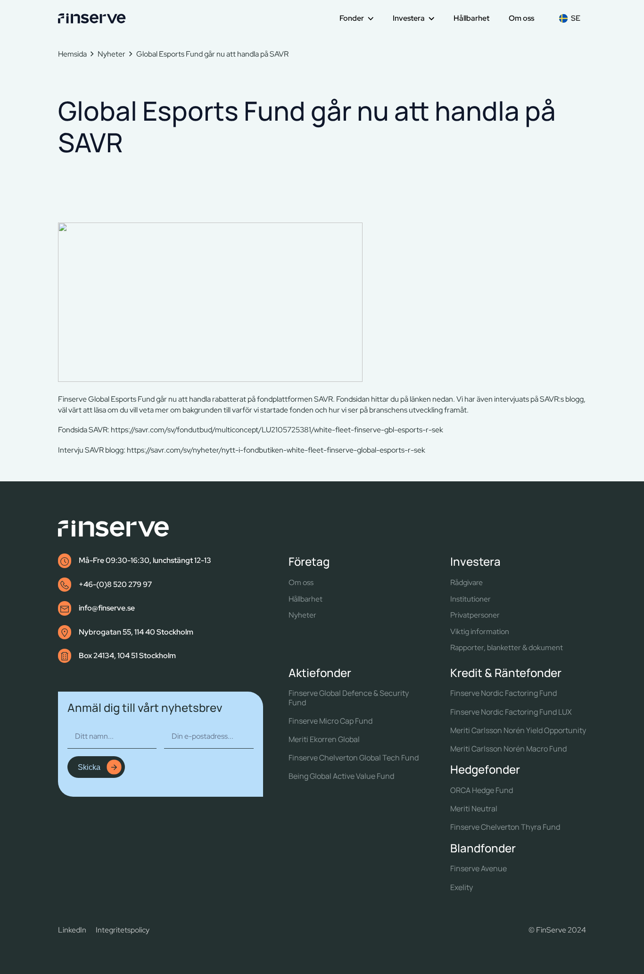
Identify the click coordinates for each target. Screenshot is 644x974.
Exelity (461, 887)
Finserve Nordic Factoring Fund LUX (511, 712)
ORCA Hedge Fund (481, 790)
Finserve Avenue (478, 868)
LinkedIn (72, 930)
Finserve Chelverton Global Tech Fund (354, 757)
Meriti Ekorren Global (324, 739)
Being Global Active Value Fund (341, 776)
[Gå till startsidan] (92, 18)
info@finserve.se (107, 608)
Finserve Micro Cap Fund (330, 721)
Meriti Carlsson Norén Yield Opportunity (518, 730)
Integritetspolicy (122, 930)
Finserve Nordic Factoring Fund (503, 693)
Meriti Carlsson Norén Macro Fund (508, 748)
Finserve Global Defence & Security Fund (349, 698)
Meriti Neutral (473, 808)
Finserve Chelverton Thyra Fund (505, 827)
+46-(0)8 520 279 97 (115, 584)
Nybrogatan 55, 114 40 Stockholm (136, 632)
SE (575, 18)
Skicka (89, 767)
